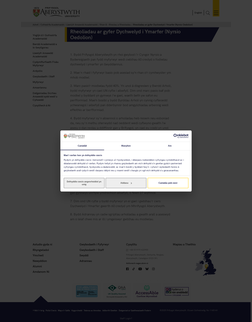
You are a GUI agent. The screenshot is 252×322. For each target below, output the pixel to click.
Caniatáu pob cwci (168, 183)
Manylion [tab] (126, 145)
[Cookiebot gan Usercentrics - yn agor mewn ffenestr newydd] (175, 136)
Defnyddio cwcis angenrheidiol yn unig (84, 182)
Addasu (124, 183)
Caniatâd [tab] (82, 145)
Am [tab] (170, 145)
